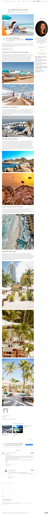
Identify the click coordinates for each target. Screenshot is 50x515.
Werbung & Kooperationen (21, 512)
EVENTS (11, 1)
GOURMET (23, 1)
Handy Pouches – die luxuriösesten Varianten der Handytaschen (40, 71)
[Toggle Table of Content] (11, 49)
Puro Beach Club (18, 109)
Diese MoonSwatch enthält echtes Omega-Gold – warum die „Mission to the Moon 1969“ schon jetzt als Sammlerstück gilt (41, 67)
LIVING (30, 1)
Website (3, 496)
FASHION (18, 1)
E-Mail (3, 494)
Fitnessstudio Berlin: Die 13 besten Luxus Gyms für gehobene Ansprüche (40, 57)
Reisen (25, 427)
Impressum (10, 512)
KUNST (27, 1)
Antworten (32, 470)
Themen (26, 512)
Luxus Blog (46, 42)
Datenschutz (14, 512)
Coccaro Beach (30, 54)
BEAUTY (15, 1)
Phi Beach (18, 141)
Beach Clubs (28, 45)
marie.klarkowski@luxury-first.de (13, 473)
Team (7, 512)
